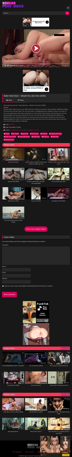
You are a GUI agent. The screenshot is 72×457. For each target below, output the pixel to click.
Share (22, 100)
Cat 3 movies (35, 133)
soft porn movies (9, 139)
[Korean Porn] (36, 5)
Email (4, 272)
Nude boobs (55, 136)
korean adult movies (24, 136)
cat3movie (44, 133)
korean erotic (36, 136)
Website (4, 278)
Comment (5, 245)
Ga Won (12, 130)
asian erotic (25, 133)
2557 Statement (17, 452)
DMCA (39, 452)
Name (4, 266)
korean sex (46, 136)
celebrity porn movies (56, 133)
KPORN (11, 124)
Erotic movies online (10, 136)
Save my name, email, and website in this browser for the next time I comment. (28, 286)
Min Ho (27, 130)
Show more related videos (36, 229)
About (10, 100)
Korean (7, 133)
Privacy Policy (29, 452)
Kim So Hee (20, 130)
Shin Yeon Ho (34, 130)
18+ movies (16, 133)
